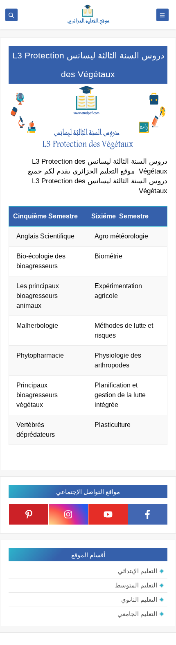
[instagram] (68, 514)
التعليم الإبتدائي (137, 570)
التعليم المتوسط (136, 585)
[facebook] (147, 514)
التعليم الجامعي (137, 613)
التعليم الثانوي (139, 599)
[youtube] (108, 514)
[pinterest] (28, 514)
